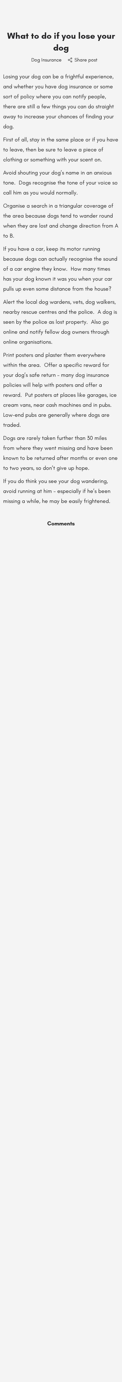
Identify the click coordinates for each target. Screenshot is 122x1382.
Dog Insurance (46, 60)
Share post (85, 60)
